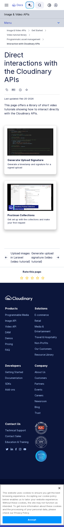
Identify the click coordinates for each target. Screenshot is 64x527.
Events (38, 389)
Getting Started (14, 372)
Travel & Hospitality (46, 337)
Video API (10, 326)
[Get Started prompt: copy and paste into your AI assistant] (20, 90)
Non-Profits (41, 343)
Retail (38, 320)
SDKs (8, 383)
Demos (9, 338)
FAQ (7, 349)
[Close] (59, 488)
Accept (32, 519)
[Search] (39, 5)
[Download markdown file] (13, 89)
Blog (37, 407)
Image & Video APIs (16, 30)
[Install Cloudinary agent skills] (26, 89)
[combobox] (39, 5)
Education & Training (17, 442)
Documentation (14, 377)
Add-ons (10, 389)
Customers (41, 377)
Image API (10, 320)
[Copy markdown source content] (6, 89)
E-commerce (42, 314)
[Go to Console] (56, 5)
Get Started (37, 30)
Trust (38, 412)
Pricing (9, 344)
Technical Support (15, 430)
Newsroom (41, 401)
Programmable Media (17, 314)
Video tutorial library (17, 35)
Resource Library (44, 354)
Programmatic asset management (23, 39)
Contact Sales (13, 436)
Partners (39, 383)
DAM (8, 332)
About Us (40, 372)
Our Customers (43, 348)
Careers (39, 395)
